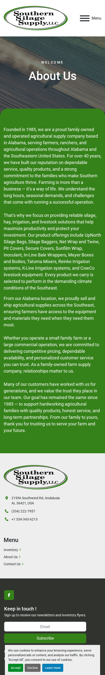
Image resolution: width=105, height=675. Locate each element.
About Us (11, 557)
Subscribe (45, 638)
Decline (32, 668)
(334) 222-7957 (23, 511)
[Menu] (85, 18)
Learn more (53, 668)
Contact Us (12, 564)
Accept (16, 668)
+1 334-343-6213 (24, 519)
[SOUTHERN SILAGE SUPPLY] (36, 477)
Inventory (11, 550)
